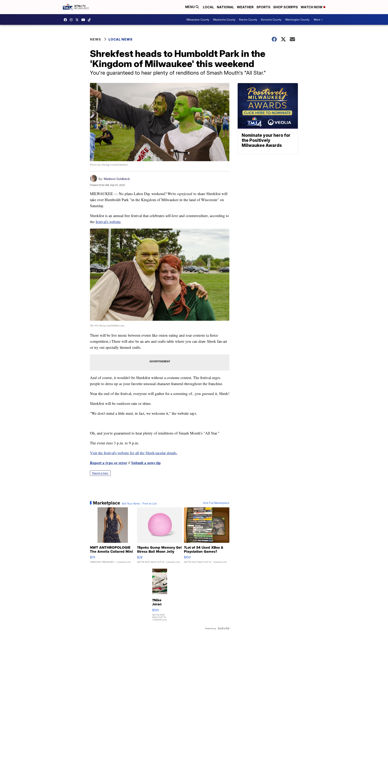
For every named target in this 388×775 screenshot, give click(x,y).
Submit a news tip (146, 462)
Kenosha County (271, 20)
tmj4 (66, 19)
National (225, 7)
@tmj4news (90, 19)
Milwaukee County (198, 20)
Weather (245, 7)
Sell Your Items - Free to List (139, 503)
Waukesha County (224, 20)
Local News (121, 39)
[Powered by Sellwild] (223, 628)
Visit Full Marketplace (216, 502)
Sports (263, 7)
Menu (190, 7)
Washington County (297, 20)
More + (318, 20)
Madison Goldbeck (117, 179)
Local (208, 7)
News (95, 39)
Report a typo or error (108, 462)
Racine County (248, 20)
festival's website (108, 221)
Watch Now (312, 7)
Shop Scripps (285, 7)
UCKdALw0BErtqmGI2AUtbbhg (84, 19)
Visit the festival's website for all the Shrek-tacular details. (133, 452)
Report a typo (100, 473)
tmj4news (72, 19)
